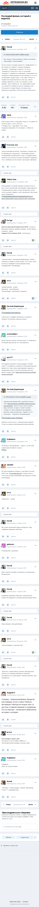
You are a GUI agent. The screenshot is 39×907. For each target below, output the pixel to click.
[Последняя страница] (36, 39)
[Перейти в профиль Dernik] (4, 48)
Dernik (9, 47)
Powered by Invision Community (19, 904)
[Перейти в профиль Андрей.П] (4, 694)
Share (9, 837)
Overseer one (12, 145)
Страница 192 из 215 (19, 39)
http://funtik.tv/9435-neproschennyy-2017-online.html (18, 198)
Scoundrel (6, 24)
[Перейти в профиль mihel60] (4, 466)
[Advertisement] (19, 874)
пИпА (22, 54)
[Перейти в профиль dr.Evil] (4, 733)
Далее (31, 39)
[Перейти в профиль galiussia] (4, 546)
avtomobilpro (12, 334)
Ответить (19, 32)
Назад (7, 39)
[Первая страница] (2, 39)
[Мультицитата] (7, 97)
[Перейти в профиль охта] (4, 282)
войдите (25, 816)
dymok (9, 781)
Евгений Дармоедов (15, 306)
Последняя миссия (15, 473)
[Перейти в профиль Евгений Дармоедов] (4, 307)
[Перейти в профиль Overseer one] (4, 146)
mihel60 (23, 397)
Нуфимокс (11, 439)
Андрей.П (11, 693)
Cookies (25, 901)
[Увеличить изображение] (17, 196)
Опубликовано (17, 49)
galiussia (10, 544)
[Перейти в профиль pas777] (4, 359)
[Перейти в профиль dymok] (4, 783)
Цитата (13, 97)
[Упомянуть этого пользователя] (3, 97)
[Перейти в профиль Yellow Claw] (4, 181)
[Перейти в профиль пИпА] (4, 116)
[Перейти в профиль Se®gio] (4, 222)
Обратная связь (15, 901)
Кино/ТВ (15, 26)
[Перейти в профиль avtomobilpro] (4, 335)
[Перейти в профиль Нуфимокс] (4, 440)
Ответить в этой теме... (13, 827)
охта (9, 281)
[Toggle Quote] (4, 54)
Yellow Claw (11, 179)
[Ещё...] (35, 48)
